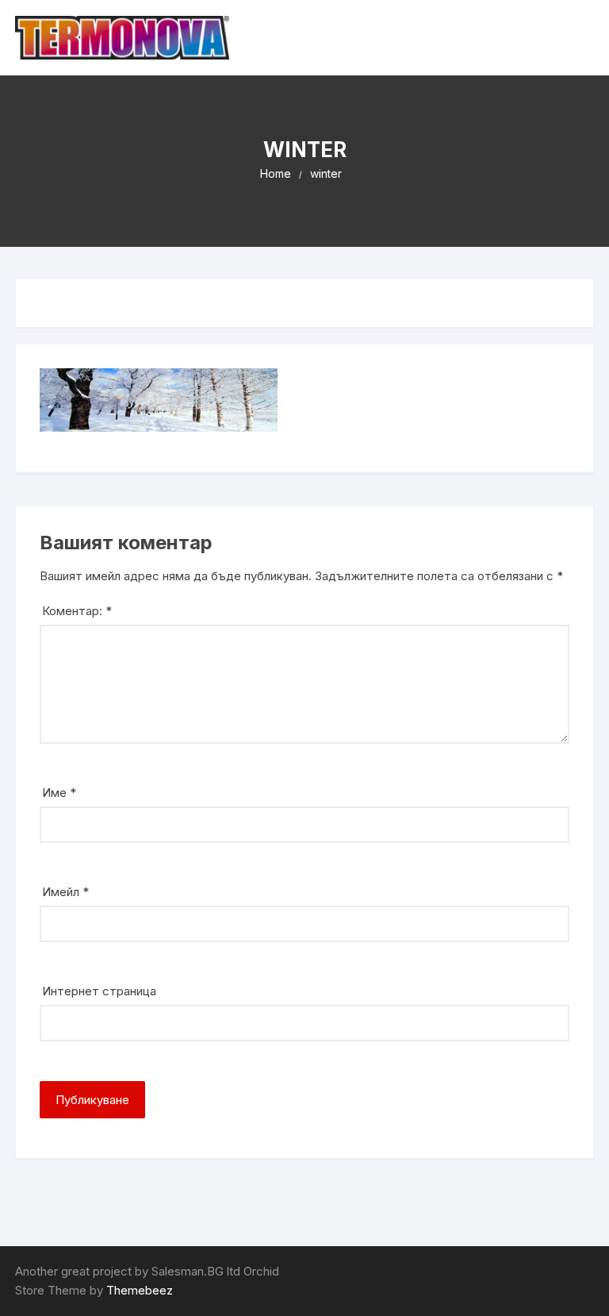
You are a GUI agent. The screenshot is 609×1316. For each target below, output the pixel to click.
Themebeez (139, 1290)
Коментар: (77, 610)
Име (59, 792)
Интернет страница (99, 991)
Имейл (65, 891)
